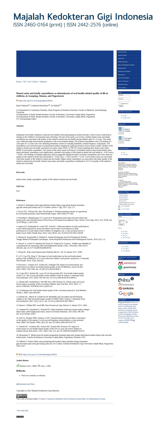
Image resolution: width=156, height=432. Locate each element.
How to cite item (123, 197)
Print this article (123, 194)
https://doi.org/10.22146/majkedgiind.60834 (35, 101)
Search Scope (121, 220)
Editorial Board (122, 68)
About (23, 54)
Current (23, 63)
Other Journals (126, 237)
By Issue (125, 231)
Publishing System (122, 84)
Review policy (122, 201)
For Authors (126, 248)
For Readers (126, 246)
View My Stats (22, 411)
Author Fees (121, 58)
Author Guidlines (122, 55)
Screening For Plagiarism (124, 71)
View (124, 152)
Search (23, 60)
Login (22, 56)
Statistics (23, 69)
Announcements (25, 67)
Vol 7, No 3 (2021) (30, 82)
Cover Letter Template (123, 78)
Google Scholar (127, 117)
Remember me (124, 103)
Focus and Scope (122, 52)
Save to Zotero (125, 209)
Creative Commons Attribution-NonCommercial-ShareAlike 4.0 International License (72, 399)
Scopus (125, 115)
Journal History (25, 74)
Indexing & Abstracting (27, 71)
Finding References (123, 199)
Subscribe (125, 154)
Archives (23, 65)
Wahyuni (43, 82)
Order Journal (121, 74)
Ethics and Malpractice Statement (126, 65)
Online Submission (123, 61)
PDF (18, 191)
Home (22, 52)
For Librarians (126, 250)
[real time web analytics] (20, 417)
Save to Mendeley (125, 206)
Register (23, 58)
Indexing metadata (123, 195)
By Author (125, 233)
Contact (23, 76)
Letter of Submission (123, 81)
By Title (125, 235)
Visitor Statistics (122, 87)
